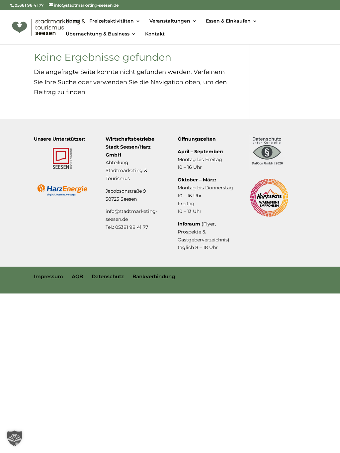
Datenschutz (108, 276)
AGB (77, 276)
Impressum (48, 276)
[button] (14, 438)
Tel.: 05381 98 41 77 (127, 227)
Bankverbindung (153, 276)
